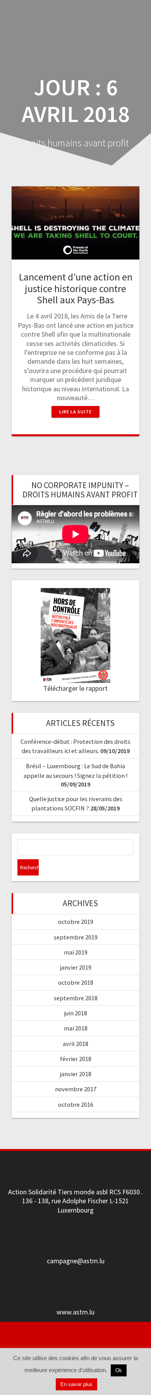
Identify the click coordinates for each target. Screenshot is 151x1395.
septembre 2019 (76, 937)
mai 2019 (76, 952)
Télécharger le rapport (75, 688)
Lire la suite (75, 412)
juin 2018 (75, 1013)
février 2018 (75, 1059)
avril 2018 (75, 1044)
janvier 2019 (75, 967)
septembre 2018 (76, 998)
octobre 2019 (75, 921)
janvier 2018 (75, 1074)
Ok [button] (118, 1370)
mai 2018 (76, 1028)
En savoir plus (76, 1384)
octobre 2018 (75, 982)
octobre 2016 (75, 1104)
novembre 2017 (75, 1089)
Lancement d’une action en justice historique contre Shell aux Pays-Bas (75, 288)
